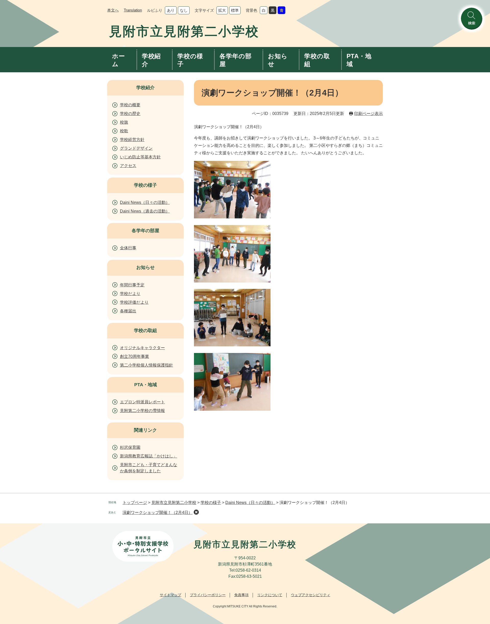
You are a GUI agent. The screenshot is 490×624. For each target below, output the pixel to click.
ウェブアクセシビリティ (310, 595)
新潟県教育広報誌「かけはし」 (148, 456)
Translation (133, 10)
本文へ (113, 10)
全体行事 (128, 248)
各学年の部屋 (235, 60)
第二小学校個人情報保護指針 (146, 365)
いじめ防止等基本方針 (140, 157)
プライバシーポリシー (208, 595)
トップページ (134, 502)
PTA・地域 (359, 60)
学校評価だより (134, 302)
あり (171, 10)
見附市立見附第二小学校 (173, 502)
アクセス (128, 165)
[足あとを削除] (196, 512)
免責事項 (241, 595)
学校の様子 (190, 60)
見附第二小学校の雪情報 (142, 410)
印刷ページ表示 (368, 113)
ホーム (118, 60)
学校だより (130, 293)
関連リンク (145, 430)
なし (184, 10)
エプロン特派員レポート (142, 402)
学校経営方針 (132, 139)
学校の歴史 (130, 113)
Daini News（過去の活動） (145, 211)
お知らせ (278, 60)
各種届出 (128, 311)
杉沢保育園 (130, 447)
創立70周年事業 (134, 356)
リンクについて (269, 595)
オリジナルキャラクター (142, 348)
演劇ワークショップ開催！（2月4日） (157, 512)
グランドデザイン (136, 148)
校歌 (124, 131)
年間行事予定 (132, 285)
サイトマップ (170, 595)
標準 (235, 10)
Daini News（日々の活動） (145, 202)
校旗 (124, 122)
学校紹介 (151, 60)
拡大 (222, 10)
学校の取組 (317, 60)
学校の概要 (130, 105)
